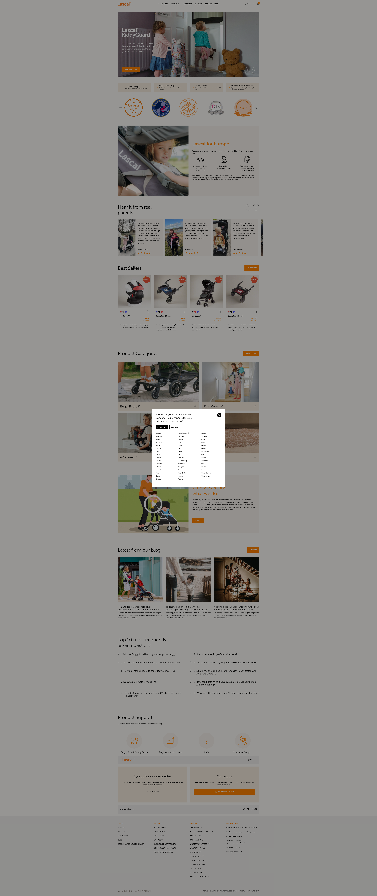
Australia (159, 436)
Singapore (203, 442)
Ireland (180, 442)
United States (205, 476)
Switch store (162, 427)
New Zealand (182, 473)
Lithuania (181, 458)
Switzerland (204, 461)
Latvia (180, 454)
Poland (180, 479)
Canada (158, 448)
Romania (203, 436)
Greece (158, 479)
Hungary (181, 436)
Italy (179, 448)
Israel (180, 445)
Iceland (180, 439)
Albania (158, 433)
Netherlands (182, 470)
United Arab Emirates (207, 470)
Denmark (159, 464)
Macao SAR (182, 464)
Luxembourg (182, 461)
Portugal (203, 433)
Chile (157, 451)
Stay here (174, 427)
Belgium (159, 442)
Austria (158, 439)
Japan (180, 451)
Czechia (158, 461)
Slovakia (203, 445)
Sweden (203, 458)
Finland (158, 470)
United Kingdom (206, 473)
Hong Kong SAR (183, 433)
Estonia (158, 467)
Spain (202, 454)
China (158, 454)
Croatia (158, 458)
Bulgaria (158, 445)
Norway (181, 476)
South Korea (204, 451)
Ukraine (203, 467)
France (158, 473)
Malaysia (181, 467)
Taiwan (202, 464)
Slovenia (203, 448)
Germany (159, 476)
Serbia (202, 439)
